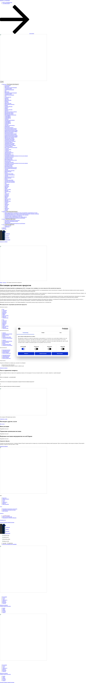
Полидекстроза (8, 153)
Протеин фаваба (5, 352)
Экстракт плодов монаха (10, 120)
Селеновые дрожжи (9, 142)
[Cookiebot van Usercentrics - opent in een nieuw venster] (63, 329)
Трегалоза (7, 99)
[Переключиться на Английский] (7, 233)
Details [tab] (43, 332)
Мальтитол (7, 204)
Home (1, 282)
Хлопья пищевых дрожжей (10, 141)
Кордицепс (7, 186)
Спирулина (7, 184)
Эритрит (6, 169)
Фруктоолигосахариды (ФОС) (11, 128)
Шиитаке (6, 190)
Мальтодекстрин (8, 100)
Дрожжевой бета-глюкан (10, 139)
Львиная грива (8, 191)
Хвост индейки (8, 189)
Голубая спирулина (8, 106)
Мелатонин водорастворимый (11, 87)
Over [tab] (61, 332)
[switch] (36, 349)
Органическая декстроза (9, 170)
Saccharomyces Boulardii (9, 140)
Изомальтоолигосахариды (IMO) (11, 130)
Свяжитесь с (2, 513)
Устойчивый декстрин (9, 154)
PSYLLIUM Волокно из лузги (11, 160)
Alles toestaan (60, 353)
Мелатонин (7, 86)
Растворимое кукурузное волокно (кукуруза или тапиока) (16, 155)
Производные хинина (9, 112)
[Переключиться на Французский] (7, 239)
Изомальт (6, 98)
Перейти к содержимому (5, 0)
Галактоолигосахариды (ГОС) (11, 129)
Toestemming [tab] (25, 332)
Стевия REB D (8, 116)
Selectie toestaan (43, 353)
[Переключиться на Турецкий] (7, 235)
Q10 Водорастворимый (9, 89)
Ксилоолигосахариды (9, 127)
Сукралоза (7, 148)
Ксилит (6, 172)
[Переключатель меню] (2, 82)
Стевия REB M (8, 118)
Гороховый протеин (6, 349)
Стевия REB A (8, 115)
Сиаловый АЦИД (8, 88)
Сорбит (6, 203)
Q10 (5, 90)
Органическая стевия (9, 173)
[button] (4, 231)
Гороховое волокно (8, 157)
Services (4, 282)
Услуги (1, 506)
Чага (5, 183)
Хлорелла (7, 185)
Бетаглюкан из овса (8, 159)
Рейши (6, 188)
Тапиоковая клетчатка (9, 156)
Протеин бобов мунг (6, 353)
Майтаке (6, 187)
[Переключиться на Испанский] (7, 237)
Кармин (6, 105)
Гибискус (6, 107)
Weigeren (26, 353)
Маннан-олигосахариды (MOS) (11, 131)
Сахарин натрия (8, 149)
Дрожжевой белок (6, 351)
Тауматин (7, 119)
